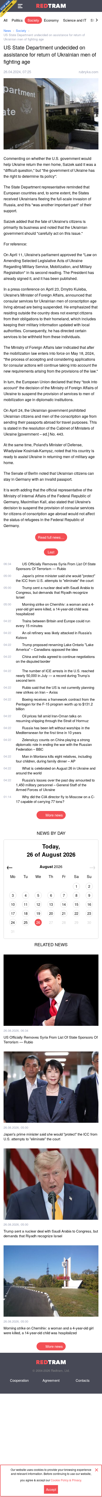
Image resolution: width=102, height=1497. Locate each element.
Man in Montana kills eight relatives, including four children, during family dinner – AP (54, 758)
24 (13, 922)
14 (64, 904)
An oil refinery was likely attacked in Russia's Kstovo (54, 635)
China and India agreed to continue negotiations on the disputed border (55, 659)
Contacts (83, 1380)
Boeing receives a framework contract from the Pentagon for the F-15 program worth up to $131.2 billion (55, 704)
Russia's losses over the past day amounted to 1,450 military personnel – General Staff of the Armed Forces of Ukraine (55, 784)
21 (64, 913)
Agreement (51, 1380)
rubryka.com (88, 71)
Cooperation (19, 1380)
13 (51, 904)
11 (26, 904)
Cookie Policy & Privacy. (66, 1480)
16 (89, 904)
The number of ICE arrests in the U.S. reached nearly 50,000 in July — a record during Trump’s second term (55, 675)
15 (76, 904)
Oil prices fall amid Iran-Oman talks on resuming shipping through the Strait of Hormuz (52, 718)
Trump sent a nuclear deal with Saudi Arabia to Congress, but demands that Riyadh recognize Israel (55, 592)
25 (26, 922)
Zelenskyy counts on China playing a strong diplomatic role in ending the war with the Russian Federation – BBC (54, 744)
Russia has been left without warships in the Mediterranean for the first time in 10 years (53, 730)
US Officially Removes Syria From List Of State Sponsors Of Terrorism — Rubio (56, 566)
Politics (17, 20)
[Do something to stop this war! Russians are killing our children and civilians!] (8, 8)
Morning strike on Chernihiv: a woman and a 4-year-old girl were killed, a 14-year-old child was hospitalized (55, 609)
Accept (51, 1489)
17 (13, 913)
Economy (51, 20)
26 (38, 922)
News (7, 30)
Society (33, 20)
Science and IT (74, 20)
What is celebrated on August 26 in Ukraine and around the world (55, 770)
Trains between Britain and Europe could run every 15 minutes (53, 623)
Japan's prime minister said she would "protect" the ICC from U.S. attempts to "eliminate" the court (55, 578)
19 (38, 913)
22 (76, 913)
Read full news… (51, 537)
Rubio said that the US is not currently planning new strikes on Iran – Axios (55, 690)
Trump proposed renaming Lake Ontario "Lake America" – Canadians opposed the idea (54, 647)
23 (89, 913)
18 (26, 913)
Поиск (96, 6)
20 (51, 913)
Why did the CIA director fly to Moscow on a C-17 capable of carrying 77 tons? (55, 799)
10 (13, 904)
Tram (51, 5)
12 (38, 904)
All (5, 20)
